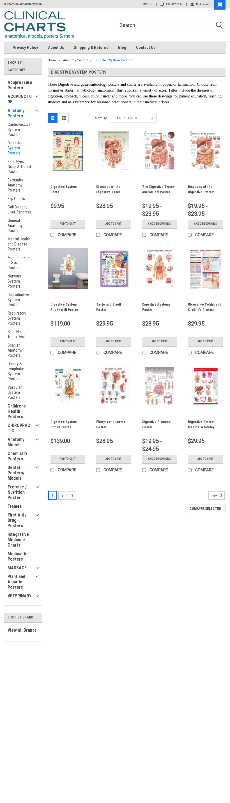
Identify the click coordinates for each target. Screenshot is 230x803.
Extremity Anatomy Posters (15, 185)
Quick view (68, 166)
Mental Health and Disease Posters (19, 244)
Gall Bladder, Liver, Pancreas (20, 209)
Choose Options (159, 223)
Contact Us (145, 47)
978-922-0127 (174, 4)
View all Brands (22, 630)
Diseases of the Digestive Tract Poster (108, 190)
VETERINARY (19, 596)
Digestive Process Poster (156, 424)
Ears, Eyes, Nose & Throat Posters (19, 166)
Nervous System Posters (14, 281)
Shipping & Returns (91, 47)
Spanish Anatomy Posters (15, 350)
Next (215, 495)
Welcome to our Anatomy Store (23, 4)
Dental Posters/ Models (16, 473)
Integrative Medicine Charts (18, 540)
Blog (122, 47)
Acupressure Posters (20, 85)
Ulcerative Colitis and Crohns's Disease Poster (204, 307)
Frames (15, 506)
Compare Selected (205, 509)
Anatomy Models (16, 442)
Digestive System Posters (15, 148)
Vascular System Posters (15, 392)
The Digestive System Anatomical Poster (159, 189)
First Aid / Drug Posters (17, 520)
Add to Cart (68, 223)
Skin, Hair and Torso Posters (19, 334)
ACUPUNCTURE (20, 99)
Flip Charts (16, 198)
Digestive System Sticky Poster (63, 424)
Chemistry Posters (17, 456)
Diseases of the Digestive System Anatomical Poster (202, 190)
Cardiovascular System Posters (20, 129)
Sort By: (101, 118)
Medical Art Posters (19, 556)
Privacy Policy (25, 47)
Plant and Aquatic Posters (16, 582)
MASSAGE (17, 567)
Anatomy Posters (16, 113)
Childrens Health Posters (17, 411)
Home (52, 60)
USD (145, 4)
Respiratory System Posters (17, 318)
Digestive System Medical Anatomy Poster (201, 425)
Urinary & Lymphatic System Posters (16, 371)
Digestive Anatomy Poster (156, 307)
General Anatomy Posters (15, 225)
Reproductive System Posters (18, 299)
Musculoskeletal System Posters (20, 262)
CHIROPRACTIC (19, 428)
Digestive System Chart (63, 189)
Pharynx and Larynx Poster (110, 424)
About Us (56, 47)
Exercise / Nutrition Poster (17, 492)
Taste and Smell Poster (108, 307)
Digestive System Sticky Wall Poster (64, 307)
